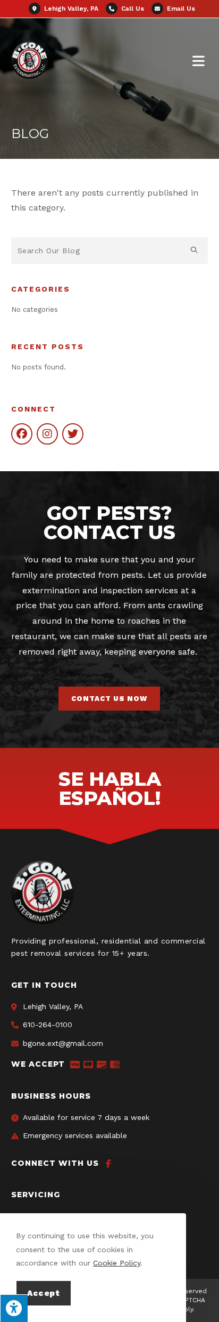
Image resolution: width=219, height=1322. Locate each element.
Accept (43, 1293)
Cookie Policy (116, 1263)
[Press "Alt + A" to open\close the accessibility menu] (14, 1308)
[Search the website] (109, 250)
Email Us (180, 8)
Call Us (132, 8)
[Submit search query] (194, 250)
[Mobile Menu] (200, 60)
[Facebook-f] (108, 1163)
